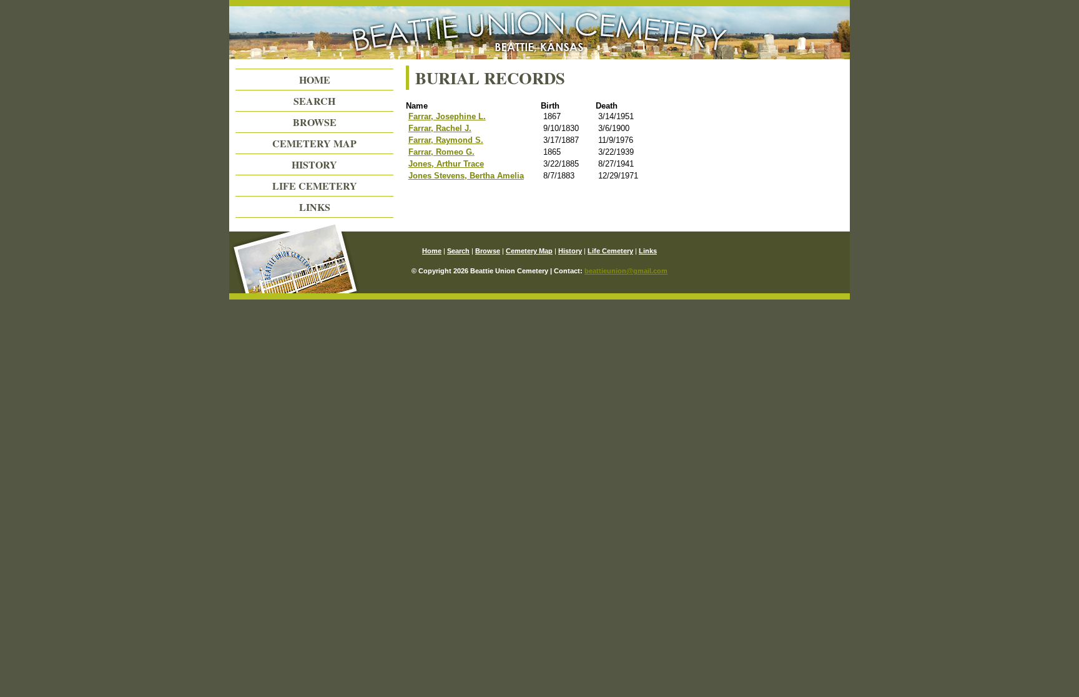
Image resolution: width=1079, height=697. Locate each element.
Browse (315, 122)
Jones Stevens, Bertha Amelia (466, 175)
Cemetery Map (314, 143)
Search (314, 101)
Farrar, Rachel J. (439, 128)
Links (314, 207)
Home (314, 79)
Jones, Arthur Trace (446, 163)
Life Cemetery (314, 185)
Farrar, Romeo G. (441, 152)
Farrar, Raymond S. (445, 140)
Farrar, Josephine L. (447, 116)
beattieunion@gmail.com (626, 271)
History (314, 164)
